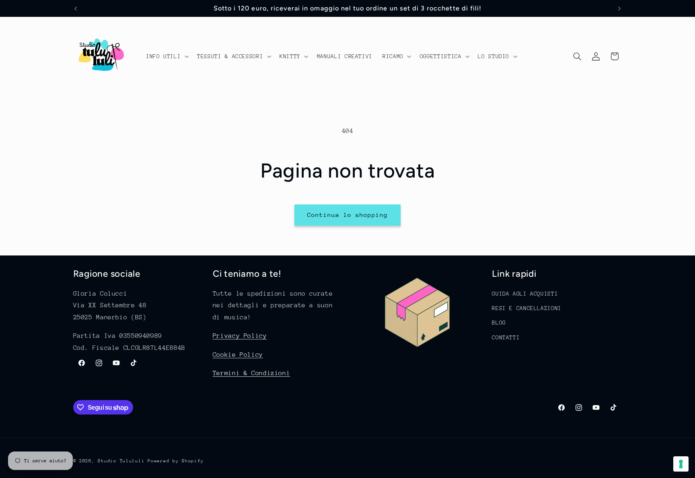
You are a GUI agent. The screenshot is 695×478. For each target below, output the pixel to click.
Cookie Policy (238, 354)
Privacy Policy (240, 336)
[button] (166, 56)
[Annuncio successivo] (619, 8)
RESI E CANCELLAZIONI (526, 308)
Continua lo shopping (347, 214)
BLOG (499, 323)
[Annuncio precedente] (75, 8)
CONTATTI (506, 337)
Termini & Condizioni (251, 373)
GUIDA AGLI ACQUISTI (525, 293)
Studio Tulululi (121, 461)
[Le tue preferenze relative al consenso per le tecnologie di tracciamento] (681, 464)
